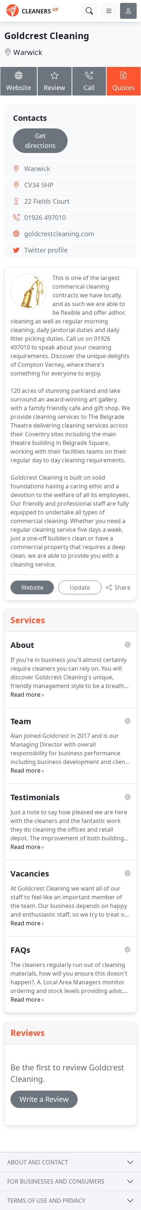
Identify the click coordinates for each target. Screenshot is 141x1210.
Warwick (27, 52)
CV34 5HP (39, 185)
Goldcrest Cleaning (46, 36)
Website (18, 87)
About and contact (37, 1162)
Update (80, 587)
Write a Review (44, 1099)
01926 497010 (45, 217)
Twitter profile (46, 250)
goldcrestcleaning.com (59, 233)
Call (89, 87)
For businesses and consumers (55, 1181)
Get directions (40, 140)
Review (54, 87)
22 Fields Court (47, 201)
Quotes (123, 87)
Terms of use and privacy (46, 1201)
